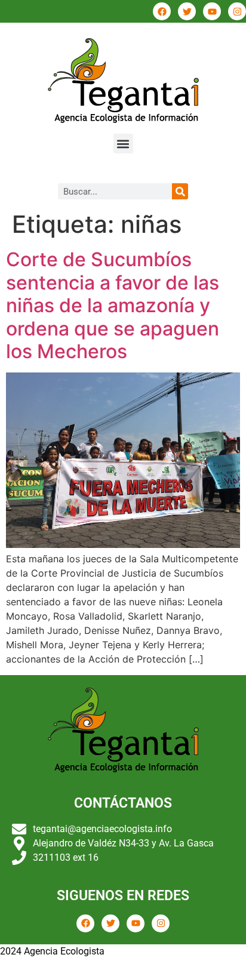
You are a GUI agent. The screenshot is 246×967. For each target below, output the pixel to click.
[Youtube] (212, 11)
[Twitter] (187, 11)
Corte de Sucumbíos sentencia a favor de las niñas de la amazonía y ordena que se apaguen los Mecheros (112, 305)
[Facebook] (162, 11)
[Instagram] (237, 11)
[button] (123, 143)
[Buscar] (180, 191)
